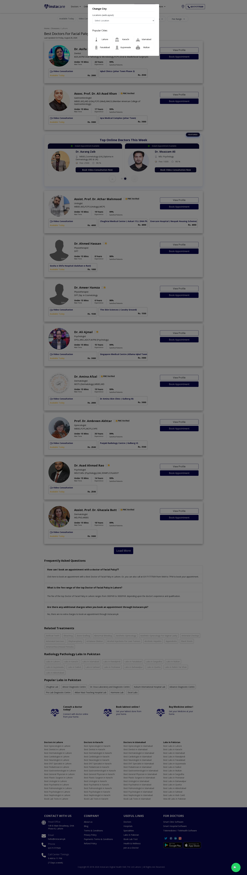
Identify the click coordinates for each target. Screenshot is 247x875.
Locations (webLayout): (103, 15)
